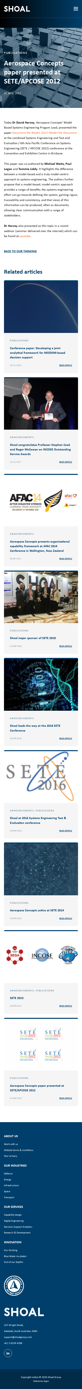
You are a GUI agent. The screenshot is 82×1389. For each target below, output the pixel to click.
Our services (13, 1206)
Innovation (12, 1242)
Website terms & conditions (18, 1150)
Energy (7, 1179)
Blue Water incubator (15, 1256)
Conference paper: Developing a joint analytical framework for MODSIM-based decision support (37, 352)
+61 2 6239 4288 (13, 1343)
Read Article (65, 365)
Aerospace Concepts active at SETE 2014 (37, 910)
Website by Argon (41, 1381)
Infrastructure (11, 1185)
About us (11, 1136)
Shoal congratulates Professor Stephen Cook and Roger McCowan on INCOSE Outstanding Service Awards (40, 449)
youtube (25, 236)
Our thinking (10, 1250)
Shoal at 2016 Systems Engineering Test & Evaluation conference (38, 820)
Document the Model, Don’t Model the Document (44, 133)
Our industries (15, 1165)
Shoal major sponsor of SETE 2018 (33, 638)
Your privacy (10, 1156)
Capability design (13, 1214)
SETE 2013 (16, 998)
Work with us (11, 1144)
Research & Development (17, 1232)
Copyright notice (29, 1377)
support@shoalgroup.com (18, 1337)
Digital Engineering (13, 1220)
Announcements (22, 437)
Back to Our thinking (20, 251)
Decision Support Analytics (18, 1226)
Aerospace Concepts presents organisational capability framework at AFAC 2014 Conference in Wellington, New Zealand (40, 546)
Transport (9, 1197)
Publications (15, 52)
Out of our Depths (13, 1262)
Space (7, 1191)
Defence (8, 1173)
